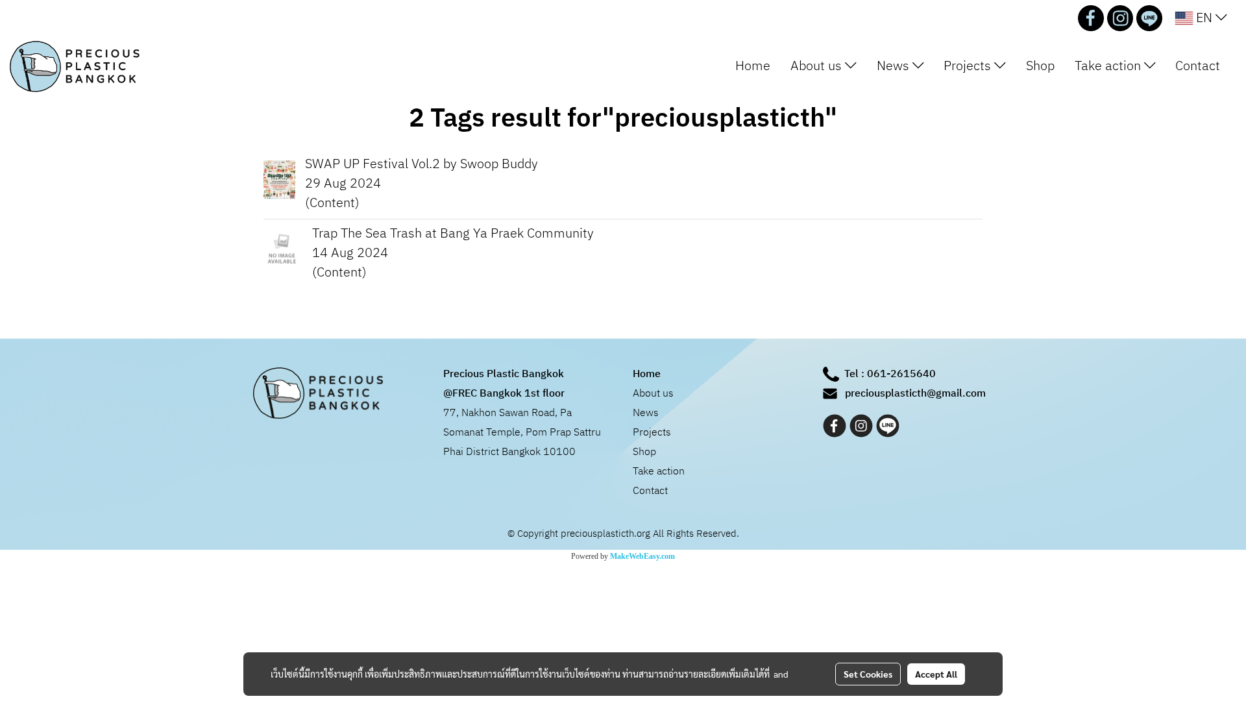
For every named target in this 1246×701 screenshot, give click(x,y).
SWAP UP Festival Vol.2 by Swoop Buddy (421, 164)
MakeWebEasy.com (642, 556)
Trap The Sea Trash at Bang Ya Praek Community (453, 234)
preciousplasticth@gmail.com (915, 393)
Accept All (936, 674)
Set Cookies (868, 674)
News (894, 66)
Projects (969, 66)
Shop (1040, 66)
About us (817, 66)
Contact (1197, 66)
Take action (1109, 66)
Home (752, 66)
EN (1204, 18)
